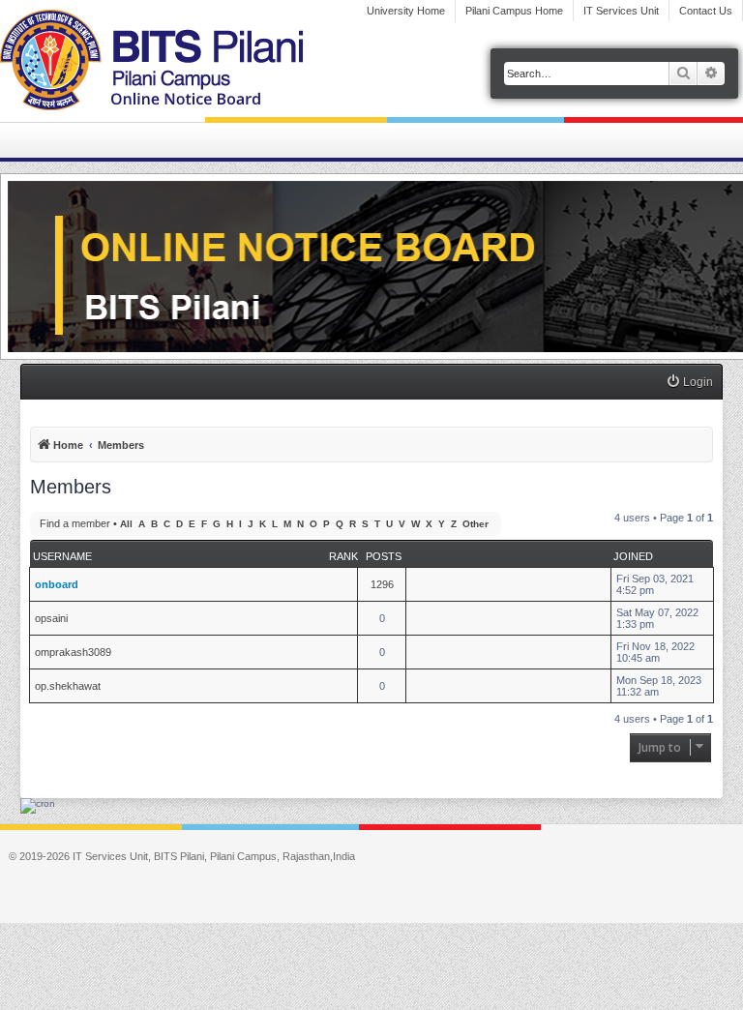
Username (62, 556)
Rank (343, 556)
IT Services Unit (621, 10)
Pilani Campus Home (514, 10)
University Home (406, 10)
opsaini (51, 618)
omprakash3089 (73, 652)
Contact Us (705, 10)
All (126, 524)
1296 (382, 584)
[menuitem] (689, 383)
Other (475, 524)
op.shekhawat (68, 686)
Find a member (75, 523)
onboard (56, 584)
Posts (383, 556)
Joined (633, 556)
